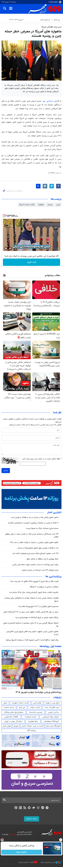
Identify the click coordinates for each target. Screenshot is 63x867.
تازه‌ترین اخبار (54, 512)
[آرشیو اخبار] (20, 808)
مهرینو (16, 725)
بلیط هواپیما (33, 721)
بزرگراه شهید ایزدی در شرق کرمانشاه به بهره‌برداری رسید (36, 617)
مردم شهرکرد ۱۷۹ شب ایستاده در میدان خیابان (40, 570)
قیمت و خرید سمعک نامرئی (32, 725)
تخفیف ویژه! (21, 852)
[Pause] (6, 248)
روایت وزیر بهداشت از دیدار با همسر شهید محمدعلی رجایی (35, 564)
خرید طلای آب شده (51, 707)
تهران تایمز (7, 725)
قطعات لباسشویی (11, 716)
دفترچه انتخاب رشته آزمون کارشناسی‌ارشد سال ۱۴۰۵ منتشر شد (33, 592)
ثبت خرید (31, 262)
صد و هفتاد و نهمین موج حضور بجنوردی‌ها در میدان (38, 547)
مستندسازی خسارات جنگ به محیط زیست (42, 528)
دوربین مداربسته (35, 712)
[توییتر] (34, 808)
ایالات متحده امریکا (26, 204)
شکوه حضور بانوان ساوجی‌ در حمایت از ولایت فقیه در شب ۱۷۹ (34, 542)
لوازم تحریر (37, 702)
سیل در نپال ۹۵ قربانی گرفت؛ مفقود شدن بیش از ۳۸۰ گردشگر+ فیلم (31, 612)
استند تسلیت (9, 707)
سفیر (5, 702)
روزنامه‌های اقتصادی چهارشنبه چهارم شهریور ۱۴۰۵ (37, 692)
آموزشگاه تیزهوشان (51, 721)
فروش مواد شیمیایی (51, 716)
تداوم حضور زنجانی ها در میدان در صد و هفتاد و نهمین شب (34, 517)
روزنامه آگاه (31, 730)
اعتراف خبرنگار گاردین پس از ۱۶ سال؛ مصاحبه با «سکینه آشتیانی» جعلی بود (30, 625)
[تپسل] (4, 215)
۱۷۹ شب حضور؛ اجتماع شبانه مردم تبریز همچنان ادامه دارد (35, 553)
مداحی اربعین (53, 712)
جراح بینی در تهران (52, 702)
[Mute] (10, 248)
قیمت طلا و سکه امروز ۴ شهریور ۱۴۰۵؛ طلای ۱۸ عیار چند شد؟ (34, 581)
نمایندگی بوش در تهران (13, 721)
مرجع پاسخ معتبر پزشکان (13, 712)
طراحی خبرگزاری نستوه (48, 862)
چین (58, 204)
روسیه (50, 204)
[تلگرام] (47, 808)
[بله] (42, 808)
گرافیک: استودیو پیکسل (26, 862)
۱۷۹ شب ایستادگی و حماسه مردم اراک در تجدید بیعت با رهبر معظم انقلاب (31, 535)
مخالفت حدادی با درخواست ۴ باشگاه (44, 586)
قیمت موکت (35, 707)
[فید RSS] (25, 808)
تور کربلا (22, 707)
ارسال (6, 470)
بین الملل (57, 19)
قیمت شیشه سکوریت (20, 702)
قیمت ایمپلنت (30, 716)
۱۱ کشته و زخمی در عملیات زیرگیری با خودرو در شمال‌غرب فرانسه (33, 522)
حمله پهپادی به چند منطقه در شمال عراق (42, 558)
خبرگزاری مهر (48, 101)
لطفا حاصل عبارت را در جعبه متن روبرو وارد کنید (41, 458)
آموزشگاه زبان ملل (53, 725)
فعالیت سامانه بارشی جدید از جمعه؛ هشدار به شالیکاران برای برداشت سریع (31, 599)
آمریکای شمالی (45, 19)
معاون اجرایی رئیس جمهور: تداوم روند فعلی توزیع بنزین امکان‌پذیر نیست (32, 633)
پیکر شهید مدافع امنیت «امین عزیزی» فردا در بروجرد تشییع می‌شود (32, 639)
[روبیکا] (29, 808)
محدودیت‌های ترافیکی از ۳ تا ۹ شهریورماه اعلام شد (38, 606)
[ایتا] (16, 808)
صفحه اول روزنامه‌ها (50, 646)
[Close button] (60, 839)
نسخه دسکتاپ (31, 818)
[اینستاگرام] (38, 808)
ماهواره (41, 204)
